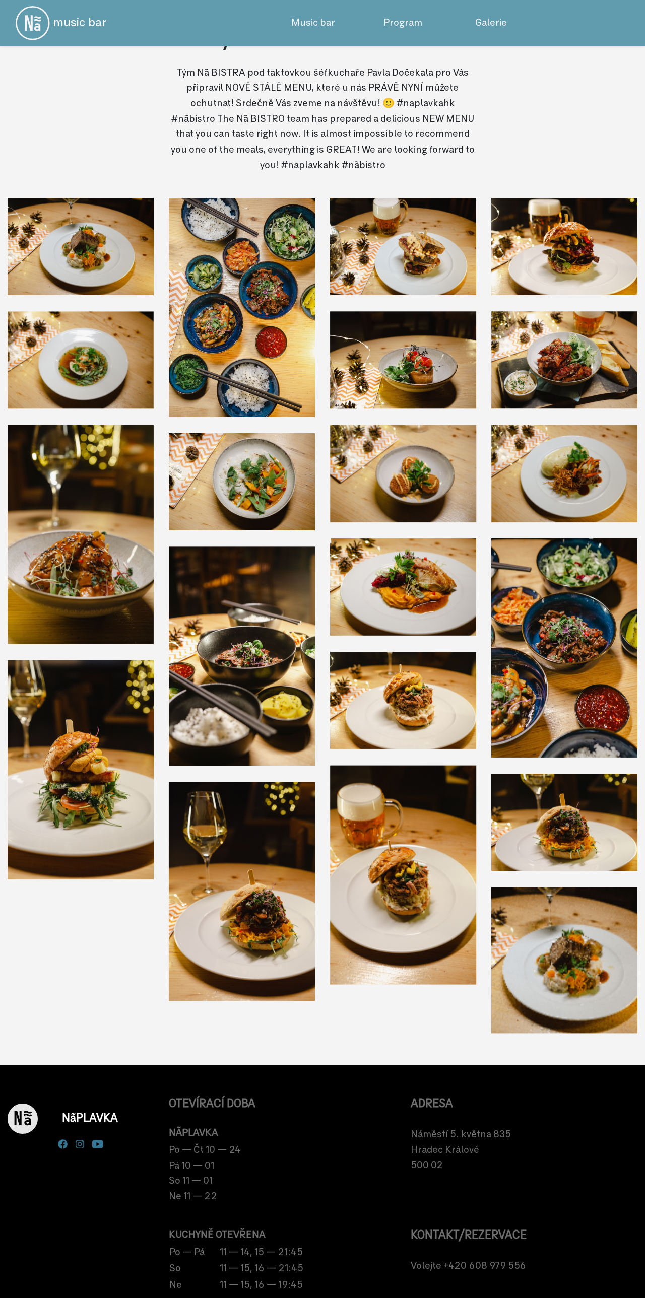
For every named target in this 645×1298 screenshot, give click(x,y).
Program (402, 23)
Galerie (491, 23)
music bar (78, 23)
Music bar (313, 23)
